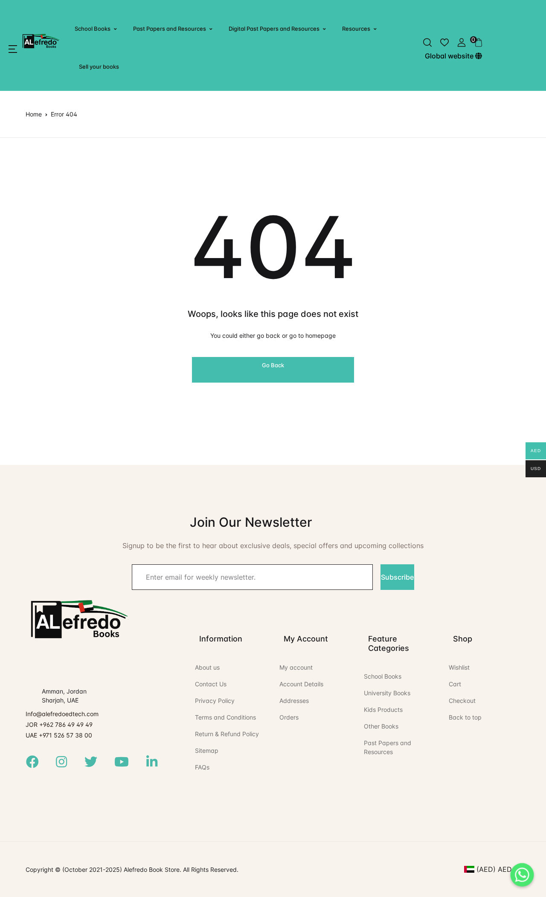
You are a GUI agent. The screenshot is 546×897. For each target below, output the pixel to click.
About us (207, 667)
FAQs (202, 767)
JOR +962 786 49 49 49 (59, 724)
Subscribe (397, 577)
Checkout (462, 700)
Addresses (294, 700)
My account (296, 667)
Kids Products (383, 709)
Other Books (381, 726)
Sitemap (206, 750)
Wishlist (459, 667)
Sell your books (99, 66)
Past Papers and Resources (169, 28)
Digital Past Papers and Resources (274, 28)
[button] (13, 49)
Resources (356, 28)
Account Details (301, 684)
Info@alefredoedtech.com (62, 713)
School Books (92, 28)
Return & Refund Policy (227, 733)
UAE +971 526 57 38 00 (59, 735)
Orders (289, 717)
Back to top (465, 717)
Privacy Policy (215, 700)
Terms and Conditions (225, 717)
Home (34, 114)
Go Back (273, 365)
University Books (387, 693)
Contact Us (211, 684)
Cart (455, 684)
